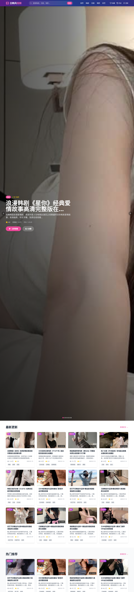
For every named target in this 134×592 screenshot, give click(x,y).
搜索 (69, 3)
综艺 (103, 3)
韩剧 (87, 3)
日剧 (92, 3)
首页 (81, 3)
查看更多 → (124, 427)
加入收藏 (28, 229)
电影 (98, 3)
